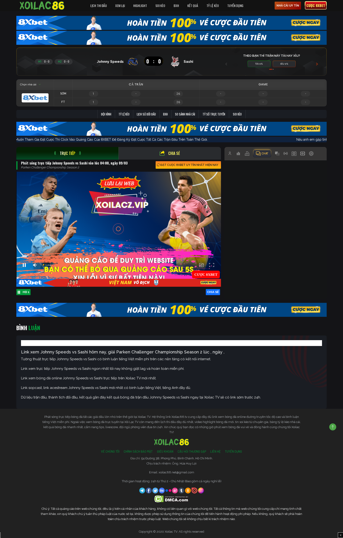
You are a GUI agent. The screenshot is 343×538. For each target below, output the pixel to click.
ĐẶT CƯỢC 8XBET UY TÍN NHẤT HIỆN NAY (189, 165)
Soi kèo (237, 114)
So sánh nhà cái (185, 114)
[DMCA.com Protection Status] (171, 498)
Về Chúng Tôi (110, 451)
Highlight (140, 5)
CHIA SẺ (213, 292)
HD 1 (26, 292)
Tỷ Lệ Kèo (212, 5)
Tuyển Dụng (235, 5)
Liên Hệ (215, 451)
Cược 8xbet (315, 5)
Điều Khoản (165, 451)
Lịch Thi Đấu (98, 5)
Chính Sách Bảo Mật (138, 451)
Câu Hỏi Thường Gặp (192, 451)
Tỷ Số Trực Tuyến (214, 114)
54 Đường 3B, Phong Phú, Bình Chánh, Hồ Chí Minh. (177, 458)
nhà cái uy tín (287, 5)
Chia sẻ (174, 153)
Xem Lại (120, 5)
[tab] (67, 153)
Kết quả (192, 5)
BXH (176, 5)
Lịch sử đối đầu (146, 114)
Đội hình (106, 114)
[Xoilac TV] (42, 5)
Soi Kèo (160, 5)
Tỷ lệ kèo (124, 114)
